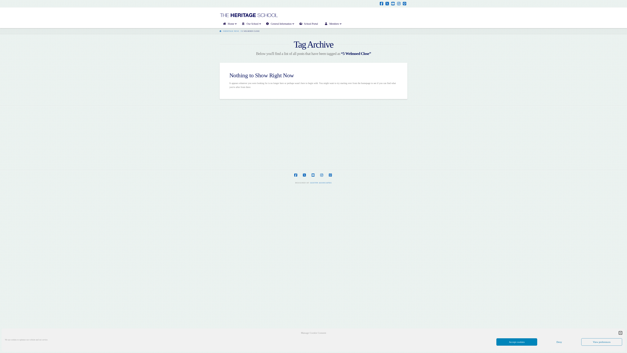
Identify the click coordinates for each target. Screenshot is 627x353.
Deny (559, 342)
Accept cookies (517, 342)
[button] (620, 333)
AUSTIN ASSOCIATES (321, 183)
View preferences (602, 342)
